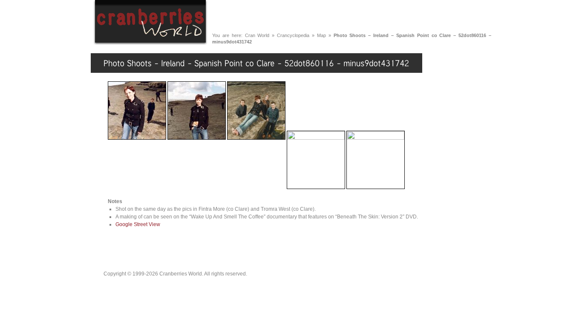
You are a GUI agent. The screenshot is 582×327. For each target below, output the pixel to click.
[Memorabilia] (427, 16)
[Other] (473, 16)
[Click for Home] (150, 43)
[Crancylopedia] (372, 16)
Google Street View (137, 224)
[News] (255, 16)
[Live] (326, 16)
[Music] (291, 16)
